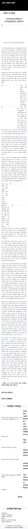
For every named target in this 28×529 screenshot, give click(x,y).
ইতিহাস (6, 13)
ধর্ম (9, 13)
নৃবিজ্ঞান (13, 13)
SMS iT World (18, 527)
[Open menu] (25, 3)
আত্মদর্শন (20, 497)
